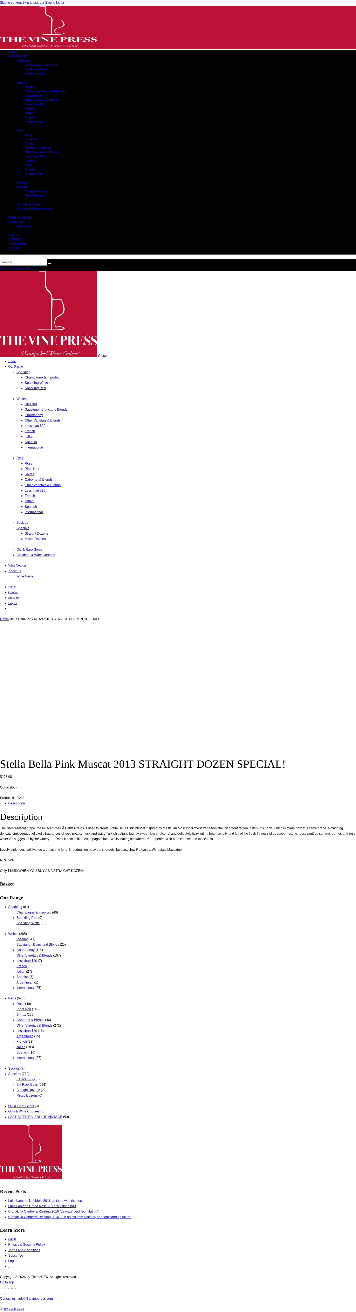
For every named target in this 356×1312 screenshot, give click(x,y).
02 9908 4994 (14, 1309)
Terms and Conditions (24, 1250)
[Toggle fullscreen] (5, 1288)
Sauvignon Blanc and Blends (37, 944)
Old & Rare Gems (21, 1106)
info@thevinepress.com (26, 1298)
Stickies (14, 1068)
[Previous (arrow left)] (1, 1294)
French (21, 966)
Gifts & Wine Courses (24, 1111)
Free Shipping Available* (18, 268)
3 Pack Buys (25, 1079)
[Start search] (49, 263)
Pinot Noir (23, 1009)
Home (4, 619)
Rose (20, 1004)
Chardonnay (25, 950)
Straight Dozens (28, 1090)
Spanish (22, 977)
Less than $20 (26, 961)
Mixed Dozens (26, 1095)
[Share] (10, 1288)
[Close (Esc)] (14, 1288)
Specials (14, 1074)
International (25, 988)
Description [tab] (16, 803)
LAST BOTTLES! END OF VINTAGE (35, 1117)
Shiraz (21, 1014)
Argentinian (24, 982)
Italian (20, 971)
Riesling (22, 939)
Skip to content (11, 2)
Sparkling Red (26, 917)
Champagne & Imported (33, 912)
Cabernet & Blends (30, 1020)
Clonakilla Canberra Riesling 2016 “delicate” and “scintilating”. (53, 1211)
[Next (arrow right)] (5, 1294)
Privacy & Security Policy (26, 1244)
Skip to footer (54, 2)
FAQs (12, 1239)
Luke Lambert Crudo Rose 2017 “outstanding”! (42, 1206)
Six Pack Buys (27, 1084)
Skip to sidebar (33, 2)
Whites (13, 934)
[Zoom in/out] (1, 1288)
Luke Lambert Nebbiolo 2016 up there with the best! (45, 1200)
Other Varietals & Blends (34, 955)
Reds (12, 998)
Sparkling (15, 907)
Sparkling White (28, 923)
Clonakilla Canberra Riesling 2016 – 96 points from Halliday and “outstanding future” (69, 1217)
